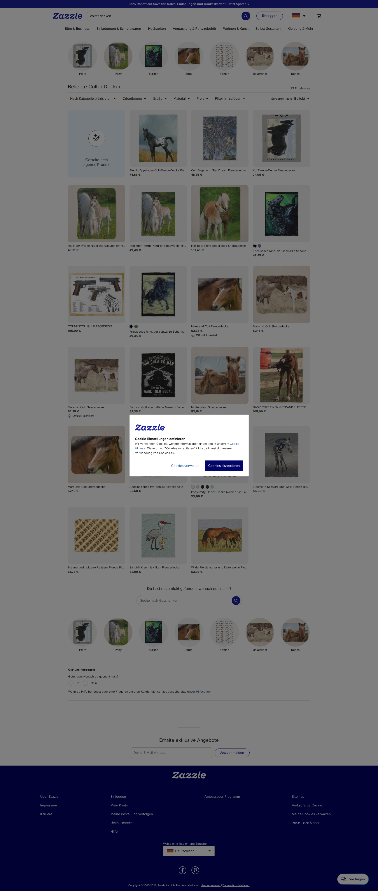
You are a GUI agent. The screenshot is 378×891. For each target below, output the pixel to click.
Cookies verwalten (185, 466)
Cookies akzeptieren (224, 466)
